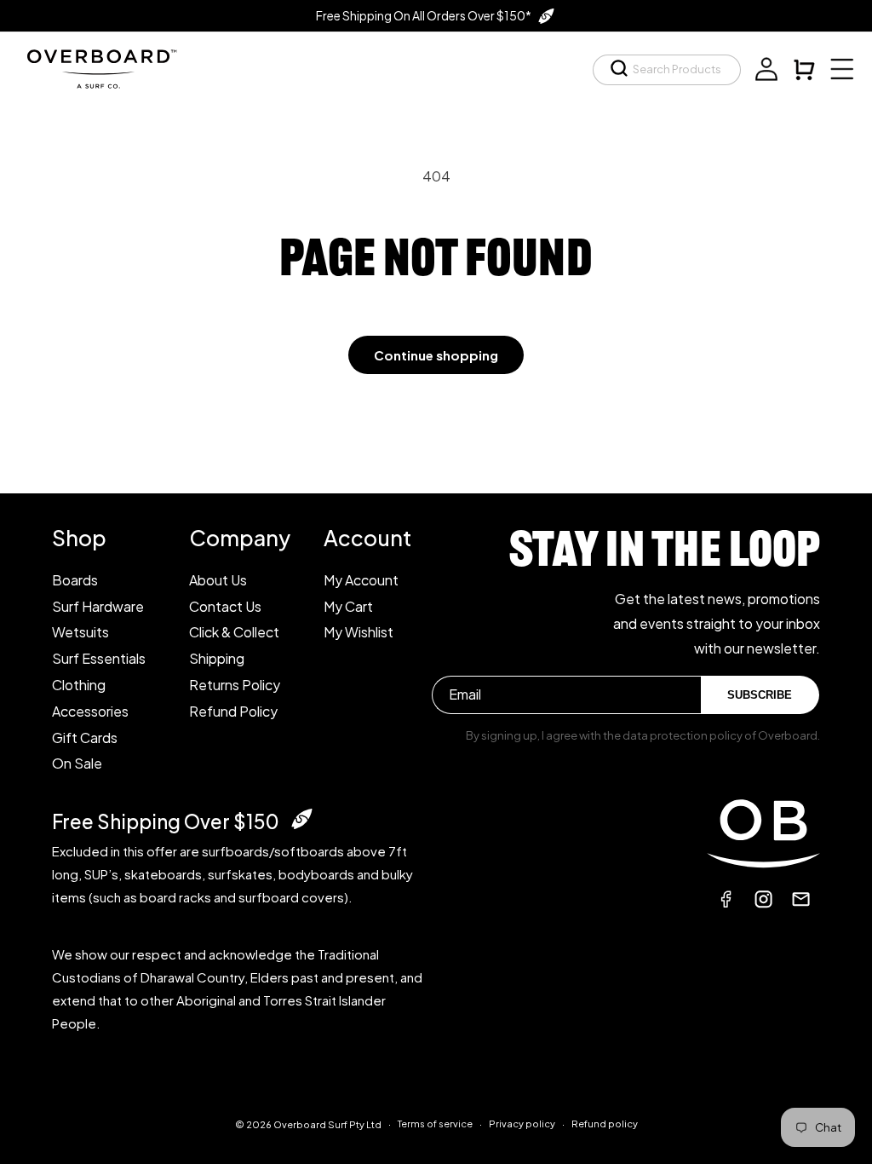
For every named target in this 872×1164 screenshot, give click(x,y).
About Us (218, 580)
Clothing (79, 685)
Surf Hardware (98, 606)
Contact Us (225, 606)
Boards (75, 580)
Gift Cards (85, 737)
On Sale (77, 763)
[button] (667, 70)
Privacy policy (522, 1123)
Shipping (216, 658)
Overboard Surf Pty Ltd (327, 1124)
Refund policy (604, 1123)
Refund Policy (233, 711)
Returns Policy (234, 685)
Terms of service (435, 1123)
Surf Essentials (99, 658)
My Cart (348, 606)
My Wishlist (358, 632)
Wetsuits (80, 632)
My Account (361, 580)
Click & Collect (234, 632)
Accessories (90, 711)
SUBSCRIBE (759, 695)
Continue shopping (436, 355)
